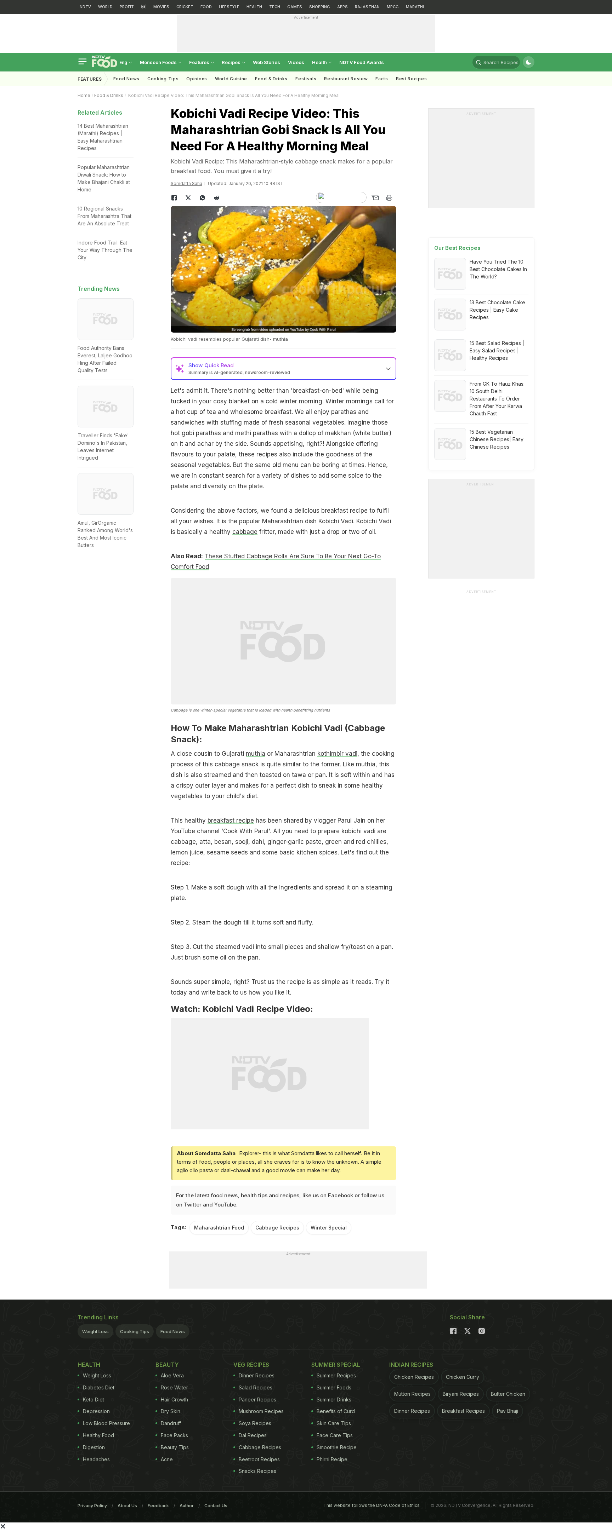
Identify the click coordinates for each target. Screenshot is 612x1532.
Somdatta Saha (186, 183)
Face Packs (174, 1435)
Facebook (340, 1195)
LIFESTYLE (229, 6)
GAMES (294, 6)
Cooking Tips (134, 1331)
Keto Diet (93, 1399)
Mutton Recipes (412, 1394)
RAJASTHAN (367, 6)
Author (187, 1505)
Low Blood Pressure (106, 1423)
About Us (127, 1505)
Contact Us (215, 1505)
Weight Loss (95, 1331)
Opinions (196, 78)
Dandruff (171, 1423)
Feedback (158, 1505)
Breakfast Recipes (463, 1411)
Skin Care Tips (334, 1423)
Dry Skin (170, 1411)
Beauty (167, 1364)
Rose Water (174, 1387)
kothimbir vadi (337, 753)
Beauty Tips (175, 1447)
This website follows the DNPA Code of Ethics (371, 1505)
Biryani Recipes (461, 1394)
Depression (96, 1411)
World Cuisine (231, 78)
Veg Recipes (251, 1364)
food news (224, 1195)
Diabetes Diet (98, 1387)
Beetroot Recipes (259, 1459)
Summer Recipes (336, 1375)
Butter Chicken (508, 1394)
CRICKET (184, 6)
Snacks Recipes (257, 1471)
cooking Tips (162, 78)
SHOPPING (319, 6)
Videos (296, 62)
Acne (167, 1459)
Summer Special (335, 1364)
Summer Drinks (334, 1399)
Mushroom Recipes (261, 1411)
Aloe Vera (172, 1375)
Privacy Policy (92, 1505)
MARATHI (415, 6)
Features (199, 62)
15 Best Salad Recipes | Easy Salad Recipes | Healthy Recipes (497, 350)
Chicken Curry (462, 1377)
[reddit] (217, 198)
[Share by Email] (375, 198)
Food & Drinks (271, 78)
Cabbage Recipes (277, 1228)
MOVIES (161, 6)
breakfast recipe (231, 820)
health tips (254, 1195)
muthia (255, 753)
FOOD (206, 6)
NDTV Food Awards (361, 62)
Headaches (96, 1459)
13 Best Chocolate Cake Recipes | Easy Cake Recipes (497, 309)
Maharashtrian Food (219, 1228)
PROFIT (127, 6)
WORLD (105, 6)
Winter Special (329, 1228)
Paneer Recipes (257, 1399)
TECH (274, 6)
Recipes (232, 62)
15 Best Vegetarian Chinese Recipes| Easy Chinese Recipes (496, 439)
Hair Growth (174, 1399)
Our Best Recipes (457, 247)
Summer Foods (334, 1387)
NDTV (85, 6)
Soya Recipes (255, 1423)
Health (320, 62)
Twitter (193, 1204)
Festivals (305, 78)
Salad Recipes (255, 1387)
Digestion (94, 1447)
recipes (289, 1195)
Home (84, 95)
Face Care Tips (335, 1435)
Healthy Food (98, 1435)
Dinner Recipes (256, 1375)
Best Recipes (411, 78)
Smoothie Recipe (337, 1447)
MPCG (393, 6)
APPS (342, 6)
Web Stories (266, 62)
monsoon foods (159, 62)
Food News (126, 78)
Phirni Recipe (332, 1459)
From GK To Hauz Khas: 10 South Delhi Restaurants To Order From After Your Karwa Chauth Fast (497, 398)
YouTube (225, 1204)
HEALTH (254, 6)
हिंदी (143, 6)
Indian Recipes (411, 1364)
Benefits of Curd (336, 1411)
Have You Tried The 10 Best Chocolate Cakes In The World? (498, 269)
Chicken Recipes (414, 1377)
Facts (381, 78)
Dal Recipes (253, 1435)
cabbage (244, 531)
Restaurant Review (346, 78)
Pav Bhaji (507, 1411)
